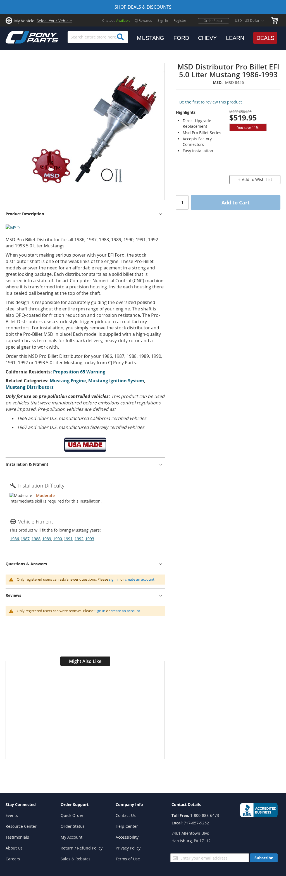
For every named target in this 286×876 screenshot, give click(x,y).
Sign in (99, 610)
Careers (13, 858)
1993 (89, 538)
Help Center (127, 826)
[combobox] (98, 37)
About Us (14, 848)
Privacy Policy (128, 848)
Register (179, 20)
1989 (46, 538)
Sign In (163, 20)
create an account (139, 579)
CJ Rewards (143, 20)
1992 (79, 538)
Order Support (75, 804)
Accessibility (127, 837)
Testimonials (17, 837)
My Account (71, 837)
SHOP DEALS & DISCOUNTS (143, 7)
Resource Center (21, 826)
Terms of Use (128, 858)
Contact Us (126, 815)
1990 (57, 538)
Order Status (213, 20)
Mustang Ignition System (116, 381)
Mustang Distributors (30, 387)
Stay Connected (21, 804)
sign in (114, 579)
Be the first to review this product (210, 102)
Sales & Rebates (75, 858)
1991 (68, 538)
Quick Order (72, 815)
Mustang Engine (68, 381)
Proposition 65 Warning (79, 372)
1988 (36, 538)
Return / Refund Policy (82, 848)
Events (12, 815)
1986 (14, 538)
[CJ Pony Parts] (20, 36)
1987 (25, 538)
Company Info (129, 804)
